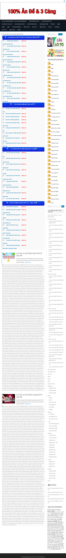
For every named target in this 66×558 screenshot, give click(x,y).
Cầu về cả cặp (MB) (55, 131)
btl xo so (9, 285)
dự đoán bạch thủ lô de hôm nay (11, 340)
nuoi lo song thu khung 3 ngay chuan (34, 469)
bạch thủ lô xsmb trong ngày (16, 276)
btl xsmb (13, 285)
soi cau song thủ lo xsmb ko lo (28, 523)
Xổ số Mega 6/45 (54, 94)
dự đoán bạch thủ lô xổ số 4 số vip (36, 340)
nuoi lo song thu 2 (20, 464)
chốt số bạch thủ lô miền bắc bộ (21, 320)
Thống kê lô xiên (55, 146)
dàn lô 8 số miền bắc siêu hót (13, 113)
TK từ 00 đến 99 (54, 172)
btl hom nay (25, 283)
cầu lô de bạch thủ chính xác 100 (12, 313)
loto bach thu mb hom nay (28, 346)
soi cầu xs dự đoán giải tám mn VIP (56, 349)
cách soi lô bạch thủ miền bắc (35, 286)
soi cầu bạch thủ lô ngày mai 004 (25, 353)
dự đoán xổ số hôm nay (57, 529)
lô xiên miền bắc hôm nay (15, 459)
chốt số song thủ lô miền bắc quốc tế (12, 335)
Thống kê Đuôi (54, 158)
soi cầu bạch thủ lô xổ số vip (24, 366)
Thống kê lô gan (54, 143)
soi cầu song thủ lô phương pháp (13, 383)
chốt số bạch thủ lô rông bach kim (35, 320)
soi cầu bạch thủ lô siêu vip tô (16, 363)
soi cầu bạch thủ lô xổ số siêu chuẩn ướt (25, 496)
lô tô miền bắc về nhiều (37, 456)
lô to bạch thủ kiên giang (17, 346)
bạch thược (5, 280)
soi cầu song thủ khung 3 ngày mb (20, 506)
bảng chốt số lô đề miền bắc (21, 280)
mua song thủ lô (33, 463)
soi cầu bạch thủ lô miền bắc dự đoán (10, 353)
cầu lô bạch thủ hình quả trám (11, 305)
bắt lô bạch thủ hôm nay (24, 281)
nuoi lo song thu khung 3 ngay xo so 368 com (32, 473)
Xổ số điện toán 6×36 (53, 418)
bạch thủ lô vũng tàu (17, 271)
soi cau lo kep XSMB (57, 536)
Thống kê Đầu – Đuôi (55, 161)
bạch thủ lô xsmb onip (32, 275)
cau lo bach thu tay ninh (16, 311)
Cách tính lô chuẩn (55, 512)
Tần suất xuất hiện (55, 169)
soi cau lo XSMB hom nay (55, 539)
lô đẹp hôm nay (55, 532)
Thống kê (56, 27)
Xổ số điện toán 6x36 (55, 113)
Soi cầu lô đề (59, 545)
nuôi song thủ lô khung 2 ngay (8, 476)
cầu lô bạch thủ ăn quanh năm (19, 301)
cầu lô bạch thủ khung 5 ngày (37, 306)
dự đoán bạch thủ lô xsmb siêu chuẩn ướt (34, 454)
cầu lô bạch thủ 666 (9, 301)
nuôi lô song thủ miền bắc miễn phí (20, 474)
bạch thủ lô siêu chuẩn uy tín (31, 268)
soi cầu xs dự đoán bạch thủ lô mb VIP (29, 254)
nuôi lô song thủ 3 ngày (11, 466)
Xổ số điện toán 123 (55, 116)
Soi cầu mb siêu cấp (46, 21)
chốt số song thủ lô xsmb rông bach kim (26, 338)
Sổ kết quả (26, 27)
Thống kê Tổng (54, 165)
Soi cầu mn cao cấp (19, 24)
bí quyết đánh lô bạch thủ (12, 283)
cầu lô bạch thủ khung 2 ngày (35, 305)
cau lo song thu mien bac (26, 424)
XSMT (8, 27)
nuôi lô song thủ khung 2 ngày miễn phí (16, 468)
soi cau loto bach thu (8, 371)
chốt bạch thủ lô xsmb (26, 315)
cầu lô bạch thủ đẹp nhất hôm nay (29, 303)
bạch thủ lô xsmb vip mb (28, 276)
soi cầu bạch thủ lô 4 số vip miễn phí (25, 478)
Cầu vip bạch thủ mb (23, 313)
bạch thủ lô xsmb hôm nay (21, 275)
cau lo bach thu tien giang (27, 311)
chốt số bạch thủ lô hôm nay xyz (17, 318)
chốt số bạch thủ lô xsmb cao (37, 325)
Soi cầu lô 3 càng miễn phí (54, 543)
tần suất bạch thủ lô (38, 390)
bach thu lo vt (9, 271)
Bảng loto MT (52, 461)
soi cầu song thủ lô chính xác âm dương (35, 506)
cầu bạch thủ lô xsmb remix (30, 298)
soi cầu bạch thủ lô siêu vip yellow (33, 494)
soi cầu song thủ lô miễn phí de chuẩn (28, 516)
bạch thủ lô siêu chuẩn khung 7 (18, 268)
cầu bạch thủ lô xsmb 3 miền (23, 295)
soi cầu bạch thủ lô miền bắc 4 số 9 (36, 351)
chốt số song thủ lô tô (21, 446)
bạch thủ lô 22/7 (26, 265)
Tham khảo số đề (44, 24)
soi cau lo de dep (59, 534)
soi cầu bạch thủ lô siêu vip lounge (28, 361)
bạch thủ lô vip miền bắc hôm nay (23, 270)
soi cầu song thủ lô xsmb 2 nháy (25, 386)
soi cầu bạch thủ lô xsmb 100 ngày (25, 498)
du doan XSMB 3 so (54, 520)
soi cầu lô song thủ (33, 503)
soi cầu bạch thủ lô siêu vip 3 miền (27, 360)
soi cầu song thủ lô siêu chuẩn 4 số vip (30, 518)
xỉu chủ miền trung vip (12, 206)
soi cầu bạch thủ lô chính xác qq (15, 348)
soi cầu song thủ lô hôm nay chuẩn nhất (16, 376)
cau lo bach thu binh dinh (32, 301)
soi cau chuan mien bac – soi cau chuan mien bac (14, 21)
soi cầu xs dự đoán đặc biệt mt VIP (56, 317)
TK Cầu (49, 27)
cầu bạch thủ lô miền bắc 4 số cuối (9, 414)
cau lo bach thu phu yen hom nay (33, 310)
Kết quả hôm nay (16, 27)
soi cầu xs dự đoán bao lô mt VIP (56, 310)
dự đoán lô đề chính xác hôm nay (55, 525)
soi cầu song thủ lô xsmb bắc (13, 388)
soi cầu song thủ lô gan (29, 375)
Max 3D (52, 102)
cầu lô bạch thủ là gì (6, 308)
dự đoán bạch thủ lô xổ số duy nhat (24, 341)
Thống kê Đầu (54, 154)
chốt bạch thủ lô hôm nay (15, 315)
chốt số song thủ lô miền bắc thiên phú (28, 335)
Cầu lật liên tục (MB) (55, 128)
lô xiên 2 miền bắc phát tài (12, 116)
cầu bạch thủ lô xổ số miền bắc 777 (34, 291)
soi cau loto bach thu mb (19, 371)
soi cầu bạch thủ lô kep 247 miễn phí (31, 481)
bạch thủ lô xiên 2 (38, 271)
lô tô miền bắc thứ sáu (27, 456)
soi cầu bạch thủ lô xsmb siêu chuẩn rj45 (21, 370)
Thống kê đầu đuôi (55, 139)
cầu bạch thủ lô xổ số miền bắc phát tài (26, 293)
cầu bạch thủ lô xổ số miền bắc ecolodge (12, 416)
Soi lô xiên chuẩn (51, 548)
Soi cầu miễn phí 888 (51, 546)
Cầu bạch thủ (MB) (55, 124)
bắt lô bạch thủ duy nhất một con (12, 281)
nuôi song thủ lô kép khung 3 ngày (35, 474)
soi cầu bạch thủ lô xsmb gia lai (11, 368)
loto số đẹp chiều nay (14, 461)
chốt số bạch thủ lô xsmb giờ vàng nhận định (11, 326)
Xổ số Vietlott (51, 407)
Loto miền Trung (55, 184)
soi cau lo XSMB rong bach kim (54, 541)
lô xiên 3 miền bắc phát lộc (12, 119)
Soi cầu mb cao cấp (34, 21)
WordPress (42, 556)
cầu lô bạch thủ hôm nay (23, 305)
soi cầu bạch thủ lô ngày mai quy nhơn (32, 355)
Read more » (28, 262)
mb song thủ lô (36, 461)
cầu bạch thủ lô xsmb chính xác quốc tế (25, 296)
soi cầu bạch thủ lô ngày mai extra (26, 484)
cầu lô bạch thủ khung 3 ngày (24, 306)
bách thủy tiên (12, 280)
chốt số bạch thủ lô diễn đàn (37, 315)
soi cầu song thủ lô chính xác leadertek (16, 375)
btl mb (29, 283)
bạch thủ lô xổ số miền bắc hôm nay (29, 273)
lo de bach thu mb (8, 346)
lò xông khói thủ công (25, 459)
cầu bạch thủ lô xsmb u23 (14, 300)
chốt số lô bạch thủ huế (17, 331)
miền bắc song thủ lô (12, 463)
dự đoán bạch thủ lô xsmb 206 (37, 451)
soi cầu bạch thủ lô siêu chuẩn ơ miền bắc (32, 358)
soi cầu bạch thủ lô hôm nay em (34, 350)
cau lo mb (39, 423)
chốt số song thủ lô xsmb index (18, 448)
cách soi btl (26, 286)
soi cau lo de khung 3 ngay (53, 535)
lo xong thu (33, 459)
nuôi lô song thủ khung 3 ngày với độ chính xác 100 (30, 471)
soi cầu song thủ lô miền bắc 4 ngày (23, 378)
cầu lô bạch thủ (33, 300)
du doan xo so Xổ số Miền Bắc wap (55, 518)
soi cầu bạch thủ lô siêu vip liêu (14, 361)
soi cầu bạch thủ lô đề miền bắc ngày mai (28, 479)
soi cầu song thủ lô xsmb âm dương (28, 521)
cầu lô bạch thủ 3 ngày (25, 423)
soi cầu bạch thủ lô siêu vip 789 (30, 491)
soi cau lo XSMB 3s (52, 537)
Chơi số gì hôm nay (32, 24)
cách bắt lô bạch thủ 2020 (36, 285)
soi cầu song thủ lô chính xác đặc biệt (24, 373)
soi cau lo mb (25, 503)
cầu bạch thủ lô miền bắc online (19, 291)
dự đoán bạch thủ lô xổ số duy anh (9, 341)
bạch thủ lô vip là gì (11, 270)
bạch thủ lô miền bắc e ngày (35, 266)
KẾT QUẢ (53, 24)
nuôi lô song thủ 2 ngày (30, 464)
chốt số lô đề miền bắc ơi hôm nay (11, 333)
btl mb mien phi (35, 283)
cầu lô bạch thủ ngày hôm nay (19, 310)
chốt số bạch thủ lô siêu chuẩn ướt (34, 323)
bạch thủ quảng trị (29, 278)
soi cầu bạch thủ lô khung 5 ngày (21, 351)
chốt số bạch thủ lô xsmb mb (27, 326)
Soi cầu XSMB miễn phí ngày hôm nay (55, 546)
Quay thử (11, 29)
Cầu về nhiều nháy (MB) (56, 135)
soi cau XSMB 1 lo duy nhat (54, 542)
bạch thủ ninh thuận (21, 278)
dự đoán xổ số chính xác (54, 528)
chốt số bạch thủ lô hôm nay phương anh (27, 316)
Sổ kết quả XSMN (55, 83)
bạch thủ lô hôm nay (15, 266)
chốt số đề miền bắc (31, 328)
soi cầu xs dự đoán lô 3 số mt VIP (56, 321)
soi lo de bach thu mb (22, 390)
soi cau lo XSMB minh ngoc (58, 540)
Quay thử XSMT (54, 195)
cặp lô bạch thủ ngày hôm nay (19, 290)
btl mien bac (41, 283)
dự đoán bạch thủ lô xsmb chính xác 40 (26, 343)
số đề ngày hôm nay (58, 548)
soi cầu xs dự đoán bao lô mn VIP (56, 345)
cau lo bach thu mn (8, 310)
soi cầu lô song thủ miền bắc (16, 504)
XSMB (58, 24)
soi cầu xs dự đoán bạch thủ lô (11, 390)
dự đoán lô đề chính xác (55, 525)
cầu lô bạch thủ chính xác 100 (16, 303)
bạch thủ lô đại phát (6, 266)
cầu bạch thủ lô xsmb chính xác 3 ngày (10, 419)
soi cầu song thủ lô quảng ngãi (27, 383)
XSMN (3, 27)
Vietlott (34, 27)
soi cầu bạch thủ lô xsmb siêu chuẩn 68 (26, 368)
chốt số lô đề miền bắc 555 (21, 443)
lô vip (23, 458)
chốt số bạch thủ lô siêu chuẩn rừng (19, 323)
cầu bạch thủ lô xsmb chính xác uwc (16, 298)
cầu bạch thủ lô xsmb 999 (35, 295)
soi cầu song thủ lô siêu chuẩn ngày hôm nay (33, 385)
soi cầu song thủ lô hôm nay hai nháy (33, 376)
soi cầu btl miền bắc (34, 501)
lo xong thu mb (39, 459)
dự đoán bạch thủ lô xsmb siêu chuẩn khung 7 (17, 345)
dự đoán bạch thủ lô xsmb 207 (10, 343)
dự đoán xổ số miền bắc (55, 530)
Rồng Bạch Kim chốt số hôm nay (22, 476)
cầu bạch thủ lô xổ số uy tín (11, 295)
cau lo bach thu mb (15, 308)
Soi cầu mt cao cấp (7, 24)
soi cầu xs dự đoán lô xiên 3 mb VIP (55, 492)
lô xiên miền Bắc (35, 458)
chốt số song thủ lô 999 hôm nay (19, 444)
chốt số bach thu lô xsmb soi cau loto (19, 328)
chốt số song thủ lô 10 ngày (25, 333)
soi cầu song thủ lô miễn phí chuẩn (24, 381)
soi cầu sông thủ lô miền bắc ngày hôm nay (29, 513)
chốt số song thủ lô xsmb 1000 (11, 336)
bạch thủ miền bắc (37, 276)
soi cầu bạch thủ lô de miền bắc (29, 348)
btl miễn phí (4, 285)
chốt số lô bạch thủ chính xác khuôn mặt (31, 330)
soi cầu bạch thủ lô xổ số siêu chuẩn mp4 (18, 365)
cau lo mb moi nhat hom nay (14, 424)
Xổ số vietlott (54, 90)
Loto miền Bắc (54, 176)
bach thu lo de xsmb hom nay (36, 265)
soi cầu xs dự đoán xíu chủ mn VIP (56, 366)
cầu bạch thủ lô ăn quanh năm (32, 290)
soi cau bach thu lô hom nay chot (20, 350)
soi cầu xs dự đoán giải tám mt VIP (56, 319)
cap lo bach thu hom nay (7, 290)
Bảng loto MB (52, 466)
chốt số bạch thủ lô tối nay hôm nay (23, 325)
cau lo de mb (33, 423)
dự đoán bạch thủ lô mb (23, 340)
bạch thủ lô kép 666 (24, 266)
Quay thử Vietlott (55, 199)
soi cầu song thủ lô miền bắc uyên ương (33, 380)
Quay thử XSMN (54, 191)
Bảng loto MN (52, 463)
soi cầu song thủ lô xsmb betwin (26, 388)
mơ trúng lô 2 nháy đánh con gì (23, 463)
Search (60, 34)
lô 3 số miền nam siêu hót (12, 198)
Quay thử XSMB (54, 187)
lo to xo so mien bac (17, 458)
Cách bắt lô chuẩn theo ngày (54, 510)
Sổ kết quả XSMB (54, 79)
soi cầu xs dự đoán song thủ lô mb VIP (29, 395)
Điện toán (42, 27)
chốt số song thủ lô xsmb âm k (24, 336)
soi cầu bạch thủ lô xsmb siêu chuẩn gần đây (31, 499)
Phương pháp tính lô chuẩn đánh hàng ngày (54, 533)
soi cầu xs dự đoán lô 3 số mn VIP (56, 352)
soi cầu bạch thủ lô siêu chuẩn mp (16, 358)
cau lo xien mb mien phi (37, 424)
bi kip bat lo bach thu (34, 281)
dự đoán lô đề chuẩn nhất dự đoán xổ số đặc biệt (55, 524)
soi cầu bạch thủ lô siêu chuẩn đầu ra (26, 356)
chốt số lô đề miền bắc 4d (27, 331)
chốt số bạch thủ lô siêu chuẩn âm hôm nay (26, 321)
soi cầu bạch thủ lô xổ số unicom (11, 366)
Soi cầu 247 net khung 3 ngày (35, 476)
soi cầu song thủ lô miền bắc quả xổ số (17, 380)
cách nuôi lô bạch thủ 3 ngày (17, 286)
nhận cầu (23, 41)
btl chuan (20, 283)
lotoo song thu (29, 461)
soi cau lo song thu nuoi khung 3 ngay (30, 504)
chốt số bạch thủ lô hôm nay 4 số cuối (10, 316)
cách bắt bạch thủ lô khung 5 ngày (23, 285)
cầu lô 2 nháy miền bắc (24, 300)
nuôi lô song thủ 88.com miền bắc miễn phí (26, 466)
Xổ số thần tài (54, 120)
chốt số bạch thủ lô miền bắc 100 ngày (32, 318)
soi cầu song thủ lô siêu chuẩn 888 (16, 385)
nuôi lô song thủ (12, 464)
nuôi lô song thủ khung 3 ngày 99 (19, 469)
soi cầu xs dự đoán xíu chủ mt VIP (56, 332)
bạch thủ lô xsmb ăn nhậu (10, 275)
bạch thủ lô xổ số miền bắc (15, 273)
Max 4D (52, 105)
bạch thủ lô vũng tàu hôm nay (28, 271)
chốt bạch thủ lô (31, 313)
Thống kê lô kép (54, 150)
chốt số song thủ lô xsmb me (11, 338)
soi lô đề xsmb (31, 390)
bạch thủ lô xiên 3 (6, 273)
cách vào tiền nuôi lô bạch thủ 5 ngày (21, 288)
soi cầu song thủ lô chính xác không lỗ (26, 508)
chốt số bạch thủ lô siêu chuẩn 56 (9, 321)
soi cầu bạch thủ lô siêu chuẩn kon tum (29, 488)
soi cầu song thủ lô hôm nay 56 (27, 509)
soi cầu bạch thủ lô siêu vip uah (29, 363)
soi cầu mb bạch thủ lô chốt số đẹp (31, 371)
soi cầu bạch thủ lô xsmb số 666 (23, 501)
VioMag (25, 556)
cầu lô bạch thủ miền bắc (25, 308)
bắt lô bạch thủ (30, 280)
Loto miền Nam (54, 180)
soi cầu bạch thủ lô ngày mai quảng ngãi (15, 355)
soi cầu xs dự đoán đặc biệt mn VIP (56, 347)
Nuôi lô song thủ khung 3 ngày (31, 468)
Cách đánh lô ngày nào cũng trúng (55, 514)
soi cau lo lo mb (19, 503)
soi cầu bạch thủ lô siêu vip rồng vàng (31, 493)
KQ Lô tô (4, 29)
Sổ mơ (18, 29)
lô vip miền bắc (28, 458)
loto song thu (23, 461)
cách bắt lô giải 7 (58, 511)
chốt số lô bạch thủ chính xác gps (15, 330)
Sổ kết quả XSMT (55, 87)
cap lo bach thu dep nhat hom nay (37, 288)
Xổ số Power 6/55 (55, 98)
